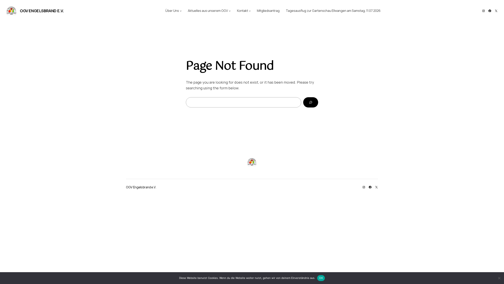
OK (321, 277)
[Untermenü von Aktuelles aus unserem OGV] (230, 11)
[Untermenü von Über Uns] (181, 11)
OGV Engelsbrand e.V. (42, 10)
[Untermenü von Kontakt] (250, 11)
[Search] (310, 102)
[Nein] (499, 278)
